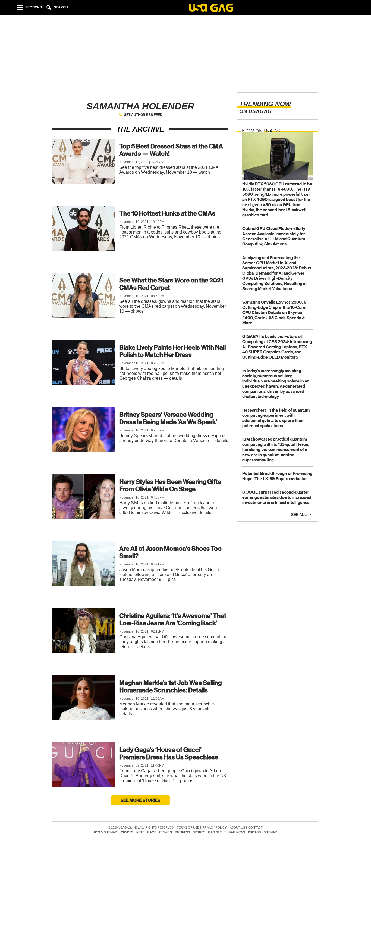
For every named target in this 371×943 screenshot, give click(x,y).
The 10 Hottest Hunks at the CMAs (167, 213)
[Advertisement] (185, 49)
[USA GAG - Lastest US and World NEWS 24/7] (211, 8)
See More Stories (140, 800)
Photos (254, 832)
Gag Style (216, 832)
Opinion (165, 832)
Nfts (140, 832)
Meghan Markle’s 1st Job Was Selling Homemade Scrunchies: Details (170, 686)
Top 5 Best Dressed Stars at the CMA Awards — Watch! (171, 149)
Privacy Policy (214, 827)
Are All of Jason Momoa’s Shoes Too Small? (170, 552)
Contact (255, 827)
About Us (237, 827)
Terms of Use (188, 827)
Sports (199, 832)
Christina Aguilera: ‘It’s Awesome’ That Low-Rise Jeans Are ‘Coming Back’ (172, 619)
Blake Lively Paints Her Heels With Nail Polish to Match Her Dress (172, 351)
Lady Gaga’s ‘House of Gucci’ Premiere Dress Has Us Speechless (168, 753)
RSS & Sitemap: (106, 832)
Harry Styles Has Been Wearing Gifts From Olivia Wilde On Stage (170, 485)
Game (151, 832)
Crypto (127, 832)
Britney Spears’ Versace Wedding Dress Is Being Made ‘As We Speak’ (168, 418)
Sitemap (270, 832)
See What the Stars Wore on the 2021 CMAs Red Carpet (171, 283)
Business (182, 832)
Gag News (236, 832)
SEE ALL (299, 514)
